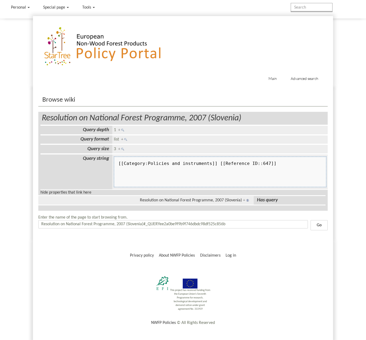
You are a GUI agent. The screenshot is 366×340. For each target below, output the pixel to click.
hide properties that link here (65, 192)
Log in (231, 255)
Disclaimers (210, 255)
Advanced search (304, 78)
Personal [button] (19, 7)
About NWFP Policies (177, 255)
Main (272, 78)
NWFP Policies (163, 323)
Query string (96, 158)
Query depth (96, 129)
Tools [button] (87, 7)
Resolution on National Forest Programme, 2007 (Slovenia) (141, 118)
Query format (94, 139)
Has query (267, 200)
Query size (98, 148)
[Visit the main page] (110, 46)
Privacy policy (142, 255)
